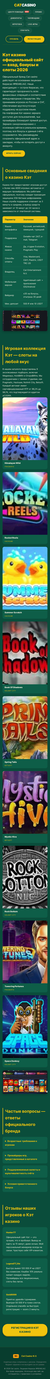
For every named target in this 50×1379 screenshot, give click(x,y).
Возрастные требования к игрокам (21, 1143)
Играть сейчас (13, 153)
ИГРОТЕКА (17, 24)
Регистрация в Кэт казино (25, 1329)
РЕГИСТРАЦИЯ (34, 39)
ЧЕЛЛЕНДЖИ (33, 18)
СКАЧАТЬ (25, 30)
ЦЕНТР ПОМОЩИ (18, 12)
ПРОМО (38, 12)
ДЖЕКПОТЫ (16, 18)
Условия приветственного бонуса (21, 1186)
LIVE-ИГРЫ (33, 24)
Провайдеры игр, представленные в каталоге (21, 1157)
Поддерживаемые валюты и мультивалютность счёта (22, 1171)
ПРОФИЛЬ (14, 39)
